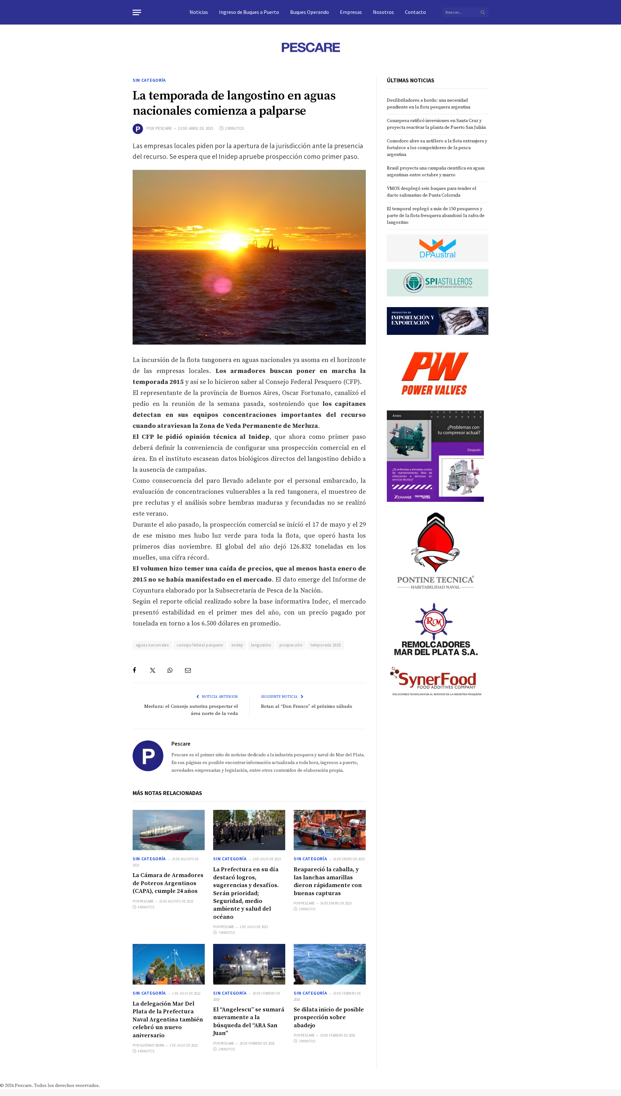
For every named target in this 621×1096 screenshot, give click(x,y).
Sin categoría (149, 80)
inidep (237, 645)
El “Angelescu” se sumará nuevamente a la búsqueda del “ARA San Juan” (248, 1021)
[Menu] (137, 12)
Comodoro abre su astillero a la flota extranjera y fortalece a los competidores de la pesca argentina (437, 148)
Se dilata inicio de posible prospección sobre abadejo (329, 1017)
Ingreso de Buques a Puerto (249, 12)
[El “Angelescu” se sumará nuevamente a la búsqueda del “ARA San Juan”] (249, 964)
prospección (290, 645)
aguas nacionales (152, 645)
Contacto (415, 12)
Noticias (199, 12)
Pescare (164, 128)
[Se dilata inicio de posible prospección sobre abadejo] (330, 964)
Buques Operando (309, 12)
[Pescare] (310, 47)
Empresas (351, 12)
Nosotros (383, 12)
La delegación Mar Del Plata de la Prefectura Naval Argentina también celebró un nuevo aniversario (168, 1019)
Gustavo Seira (152, 1045)
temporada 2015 (325, 645)
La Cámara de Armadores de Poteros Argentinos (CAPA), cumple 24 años (168, 883)
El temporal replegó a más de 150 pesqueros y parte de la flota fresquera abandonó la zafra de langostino (436, 215)
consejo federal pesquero (200, 645)
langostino (261, 645)
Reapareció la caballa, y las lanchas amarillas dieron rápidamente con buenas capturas (328, 881)
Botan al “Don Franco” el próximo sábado (306, 706)
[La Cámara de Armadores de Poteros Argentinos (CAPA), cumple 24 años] (169, 830)
